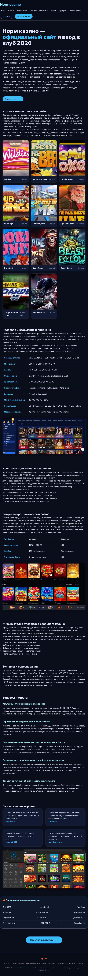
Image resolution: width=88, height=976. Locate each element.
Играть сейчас (13, 99)
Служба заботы (75, 11)
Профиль (6, 16)
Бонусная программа (39, 11)
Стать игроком (23, 16)
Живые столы (22, 11)
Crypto (3, 11)
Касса (53, 11)
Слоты (11, 11)
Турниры (62, 11)
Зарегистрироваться (44, 940)
